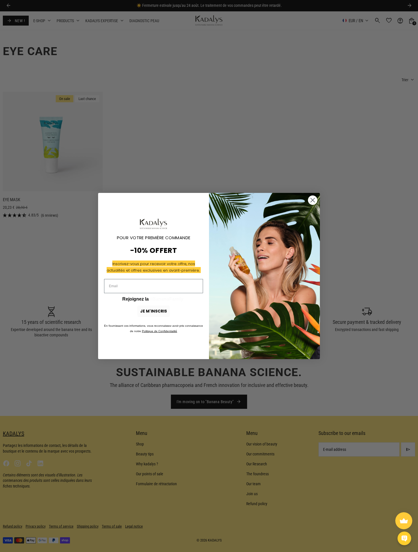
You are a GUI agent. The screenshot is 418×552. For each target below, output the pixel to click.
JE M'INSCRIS (153, 311)
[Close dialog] (313, 200)
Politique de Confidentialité (159, 331)
